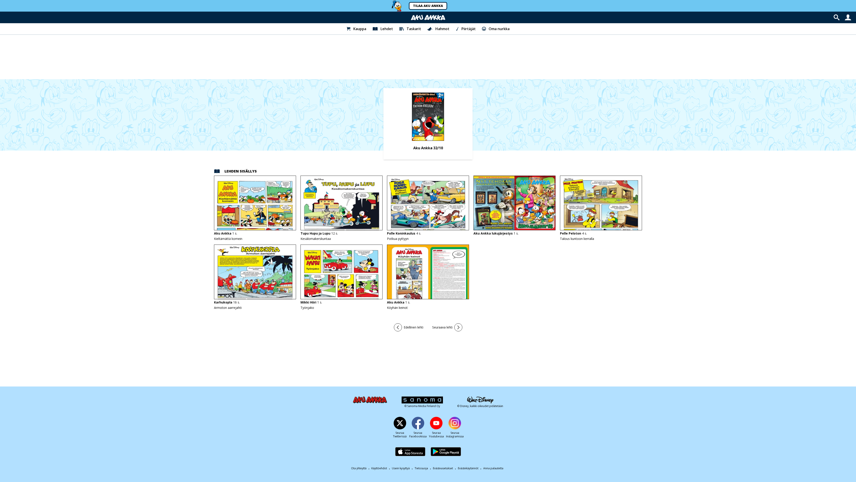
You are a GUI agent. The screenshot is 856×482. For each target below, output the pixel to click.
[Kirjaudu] (848, 17)
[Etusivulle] (428, 17)
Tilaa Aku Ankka (428, 6)
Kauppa (359, 28)
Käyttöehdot (379, 468)
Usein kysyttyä (401, 468)
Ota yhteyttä (358, 468)
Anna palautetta (493, 468)
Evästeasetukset (443, 468)
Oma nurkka (499, 28)
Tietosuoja (421, 468)
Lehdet (387, 28)
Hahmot (442, 28)
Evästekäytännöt (468, 468)
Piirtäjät (468, 28)
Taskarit (414, 28)
